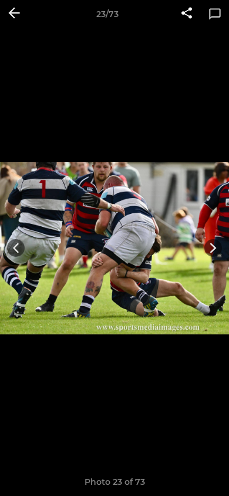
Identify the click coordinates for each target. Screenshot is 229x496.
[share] (187, 14)
